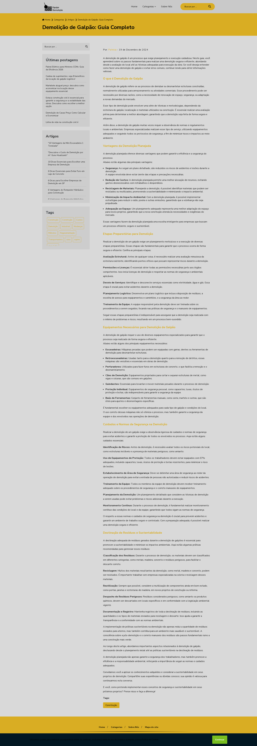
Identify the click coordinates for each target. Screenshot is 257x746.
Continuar (219, 740)
